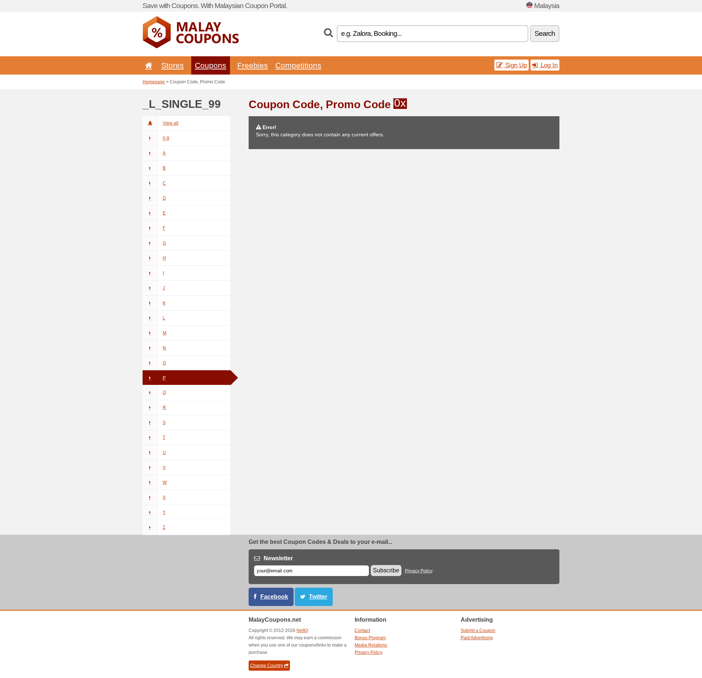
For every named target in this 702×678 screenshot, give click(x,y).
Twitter (318, 597)
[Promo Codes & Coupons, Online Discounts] (191, 46)
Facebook (274, 597)
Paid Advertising (477, 637)
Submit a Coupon (478, 630)
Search (545, 33)
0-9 (166, 138)
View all (170, 123)
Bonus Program (370, 637)
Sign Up (515, 65)
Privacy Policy (419, 570)
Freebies (252, 65)
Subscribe (386, 570)
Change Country (266, 665)
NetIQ (302, 630)
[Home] (147, 65)
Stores (172, 65)
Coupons (210, 65)
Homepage (154, 81)
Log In (548, 65)
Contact (362, 630)
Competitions (298, 65)
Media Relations (371, 645)
